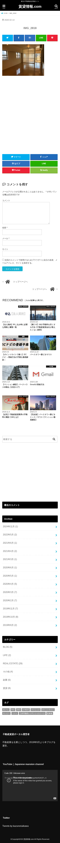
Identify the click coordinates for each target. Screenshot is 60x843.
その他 (8, 671)
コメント (6, 200)
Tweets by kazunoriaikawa (15, 826)
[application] (30, 785)
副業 (7, 680)
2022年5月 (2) (10, 534)
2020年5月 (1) (10, 575)
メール (5, 238)
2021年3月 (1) (10, 559)
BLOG (7, 647)
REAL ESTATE (12, 663)
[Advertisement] (30, 114)
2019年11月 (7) (10, 608)
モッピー (6, 713)
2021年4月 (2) (10, 551)
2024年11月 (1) (10, 526)
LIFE (7, 655)
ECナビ (6, 710)
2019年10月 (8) (10, 617)
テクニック (35, 710)
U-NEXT (26, 710)
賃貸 (7, 688)
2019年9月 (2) (10, 625)
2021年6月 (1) (10, 543)
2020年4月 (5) (10, 584)
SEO (18, 710)
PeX (13, 710)
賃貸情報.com (30, 6)
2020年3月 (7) (10, 592)
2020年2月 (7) (10, 600)
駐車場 (49, 713)
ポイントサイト (48, 710)
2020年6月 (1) (10, 567)
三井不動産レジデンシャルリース (32, 713)
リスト (14, 713)
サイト (5, 249)
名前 (4, 228)
